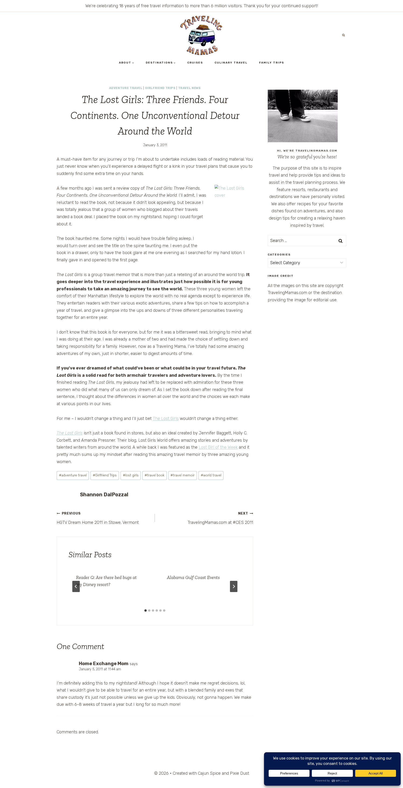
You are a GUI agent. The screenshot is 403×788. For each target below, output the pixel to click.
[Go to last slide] (76, 586)
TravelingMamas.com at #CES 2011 (220, 518)
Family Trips (271, 62)
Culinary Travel (231, 62)
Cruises (195, 62)
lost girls (131, 475)
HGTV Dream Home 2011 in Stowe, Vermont (98, 518)
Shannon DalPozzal (104, 494)
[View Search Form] (343, 35)
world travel (211, 475)
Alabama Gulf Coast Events (193, 577)
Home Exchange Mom (104, 663)
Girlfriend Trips (160, 88)
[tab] (145, 610)
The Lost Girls (166, 418)
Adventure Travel (125, 88)
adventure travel (73, 475)
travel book (154, 475)
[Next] (233, 586)
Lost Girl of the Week (218, 447)
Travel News (189, 88)
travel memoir (182, 475)
